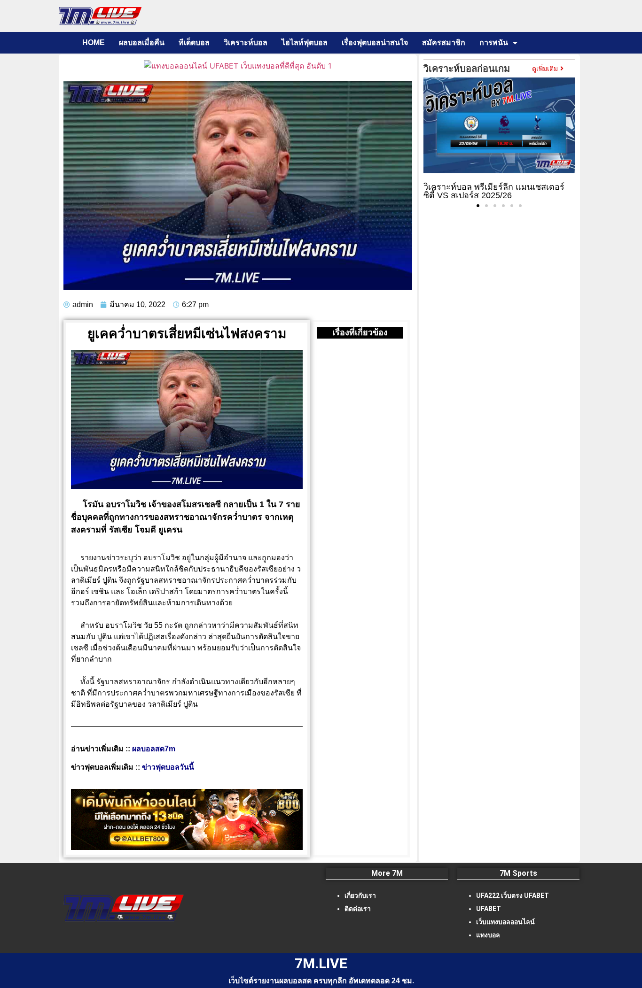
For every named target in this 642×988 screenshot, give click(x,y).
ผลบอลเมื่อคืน (141, 42)
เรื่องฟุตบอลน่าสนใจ (375, 42)
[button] (478, 205)
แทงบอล (488, 935)
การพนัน (493, 42)
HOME (93, 42)
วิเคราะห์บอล (245, 42)
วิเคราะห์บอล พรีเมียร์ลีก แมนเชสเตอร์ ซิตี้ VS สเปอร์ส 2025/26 (493, 191)
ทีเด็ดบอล (194, 42)
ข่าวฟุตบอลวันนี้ (168, 767)
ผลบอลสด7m (153, 749)
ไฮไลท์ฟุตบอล (305, 42)
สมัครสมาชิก (443, 42)
